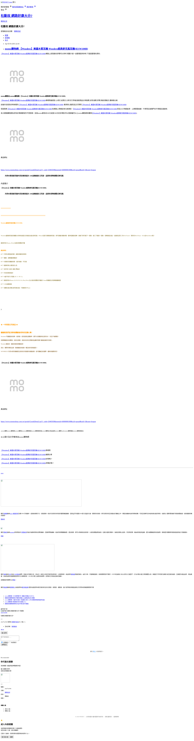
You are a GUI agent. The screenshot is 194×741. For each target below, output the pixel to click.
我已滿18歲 (5, 737)
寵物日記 (17, 31)
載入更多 (4, 633)
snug (2, 473)
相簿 (6, 35)
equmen (12, 532)
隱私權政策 (108, 716)
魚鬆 (2, 536)
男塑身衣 (24, 532)
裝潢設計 (14, 626)
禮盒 (14, 580)
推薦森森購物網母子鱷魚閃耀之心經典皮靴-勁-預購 (20, 598)
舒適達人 (12, 587)
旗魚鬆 (73, 574)
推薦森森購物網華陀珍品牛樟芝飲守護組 (16, 603)
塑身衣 (3, 519)
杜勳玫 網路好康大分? (16, 15)
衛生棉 (5, 587)
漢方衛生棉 (25, 587)
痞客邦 (14, 622)
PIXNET (82, 716)
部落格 (7, 38)
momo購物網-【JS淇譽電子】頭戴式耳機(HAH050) (19, 596)
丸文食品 (17, 574)
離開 (11, 737)
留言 (17, 622)
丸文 (10, 574)
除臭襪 (5, 513)
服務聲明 (116, 716)
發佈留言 (4, 644)
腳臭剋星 (15, 513)
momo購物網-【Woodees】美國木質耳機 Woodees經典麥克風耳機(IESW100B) (46, 48)
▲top (2, 629)
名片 (6, 40)
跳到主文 (4, 21)
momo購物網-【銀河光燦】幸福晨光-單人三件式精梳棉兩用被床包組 (25, 600)
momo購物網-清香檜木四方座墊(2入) (15, 602)
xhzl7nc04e (4, 612)
